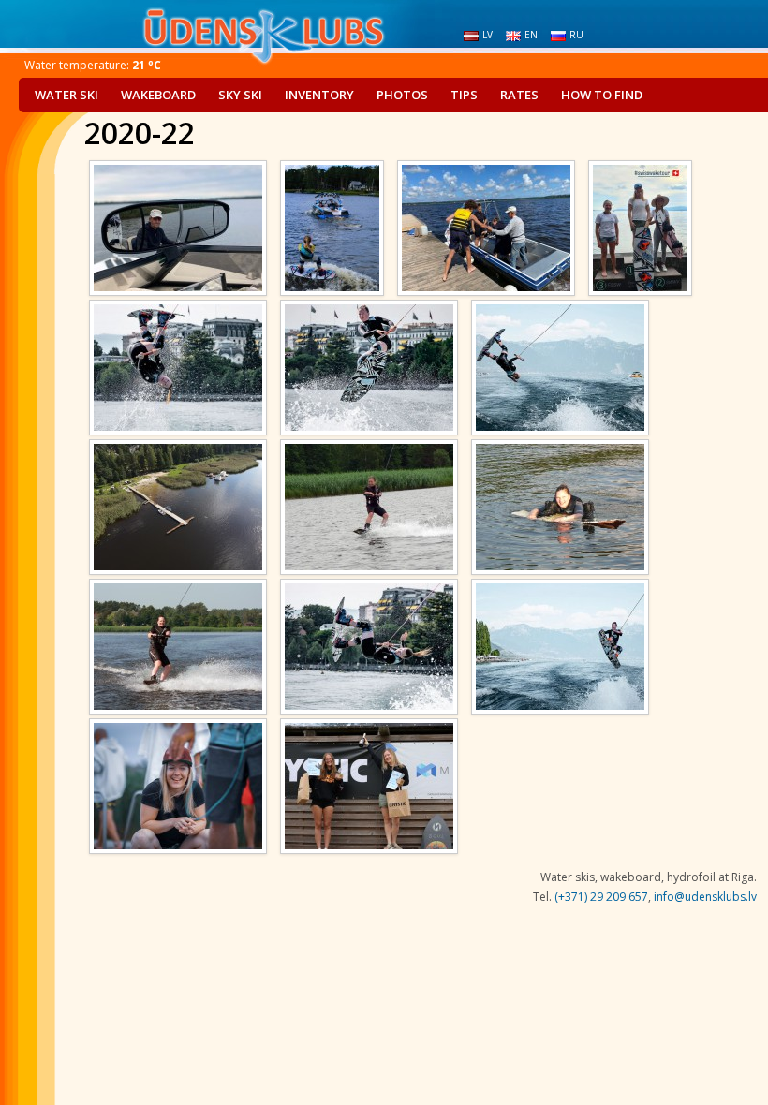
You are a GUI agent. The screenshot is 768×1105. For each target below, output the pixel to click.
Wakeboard (158, 94)
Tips (464, 94)
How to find (601, 94)
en (531, 34)
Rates (519, 94)
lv (487, 34)
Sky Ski (240, 94)
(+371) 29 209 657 (601, 897)
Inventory (319, 94)
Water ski (66, 94)
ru (576, 34)
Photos (402, 94)
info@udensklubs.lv (705, 897)
